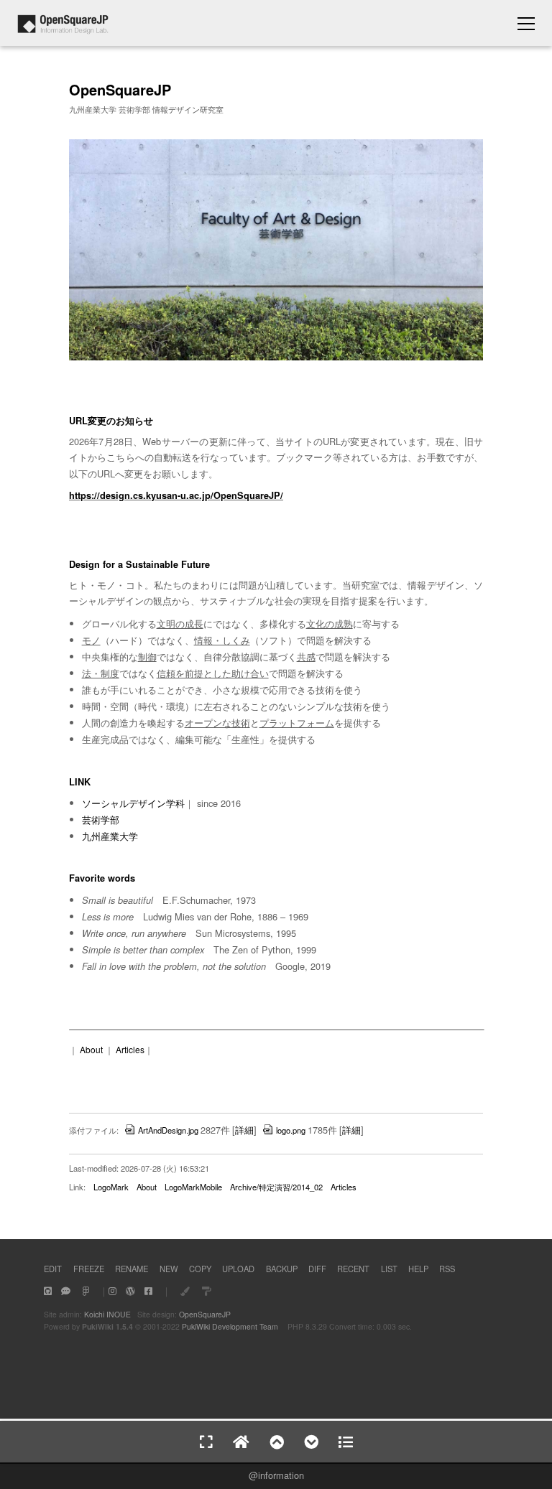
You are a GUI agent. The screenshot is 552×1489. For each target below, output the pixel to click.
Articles (130, 1049)
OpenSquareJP (205, 1314)
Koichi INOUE (107, 1314)
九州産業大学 (110, 836)
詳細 (244, 1129)
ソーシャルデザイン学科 (133, 803)
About (91, 1049)
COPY (200, 1268)
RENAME (131, 1268)
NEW (169, 1268)
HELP (418, 1268)
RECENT (353, 1268)
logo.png (290, 1130)
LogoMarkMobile (193, 1186)
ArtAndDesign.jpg (168, 1130)
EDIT (53, 1268)
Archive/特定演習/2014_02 (276, 1186)
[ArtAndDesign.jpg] (276, 357)
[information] (63, 30)
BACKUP (282, 1268)
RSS (447, 1268)
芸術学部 (100, 819)
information (281, 1475)
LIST (389, 1268)
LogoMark (111, 1186)
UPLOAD (238, 1268)
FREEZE (88, 1268)
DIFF (317, 1268)
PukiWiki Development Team (230, 1326)
